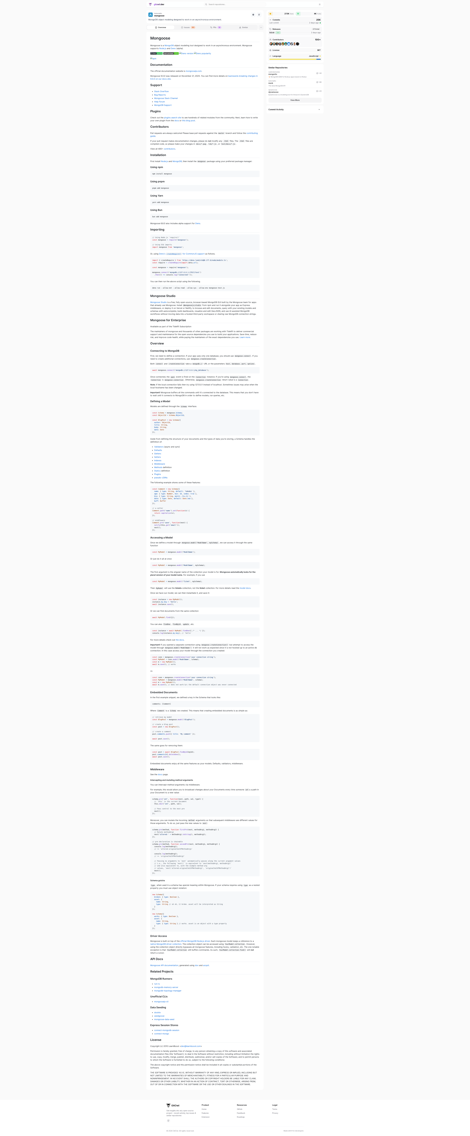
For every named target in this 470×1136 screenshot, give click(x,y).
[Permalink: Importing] (151, 229)
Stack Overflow (161, 91)
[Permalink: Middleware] (151, 769)
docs (176, 120)
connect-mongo (161, 1033)
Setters (157, 457)
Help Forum (159, 101)
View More (295, 100)
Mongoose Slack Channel (166, 98)
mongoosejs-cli (161, 1001)
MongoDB (169, 45)
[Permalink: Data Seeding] (151, 1007)
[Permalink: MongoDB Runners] (151, 979)
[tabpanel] (205, 561)
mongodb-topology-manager (167, 990)
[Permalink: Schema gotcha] (151, 880)
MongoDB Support (163, 105)
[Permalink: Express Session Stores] (151, 1025)
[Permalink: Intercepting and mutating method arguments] (151, 780)
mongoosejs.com (194, 71)
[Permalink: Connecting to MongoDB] (151, 351)
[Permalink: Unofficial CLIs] (151, 996)
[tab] (160, 27)
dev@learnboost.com (191, 1046)
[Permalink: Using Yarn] (151, 196)
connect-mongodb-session (166, 1030)
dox (197, 965)
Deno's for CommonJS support (182, 253)
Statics (157, 470)
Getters (157, 453)
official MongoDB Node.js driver (195, 941)
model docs (245, 588)
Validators (159, 446)
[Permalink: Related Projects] (151, 971)
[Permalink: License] (151, 1039)
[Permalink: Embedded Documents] (151, 692)
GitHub (239, 1109)
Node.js (162, 48)
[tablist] (202, 27)
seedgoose (159, 1016)
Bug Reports (160, 95)
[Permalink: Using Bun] (151, 210)
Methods (158, 467)
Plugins (157, 474)
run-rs (157, 984)
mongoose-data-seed (164, 1019)
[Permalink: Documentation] (151, 64)
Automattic (158, 13)
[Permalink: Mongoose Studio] (151, 296)
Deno (173, 48)
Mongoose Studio (158, 302)
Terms (274, 1109)
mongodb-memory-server (166, 987)
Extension (206, 1117)
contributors (169, 149)
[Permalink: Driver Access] (151, 936)
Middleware (159, 464)
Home (204, 1109)
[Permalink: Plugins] (151, 111)
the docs (180, 640)
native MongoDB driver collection (165, 944)
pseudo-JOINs (160, 477)
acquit (206, 965)
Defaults (158, 450)
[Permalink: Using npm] (151, 167)
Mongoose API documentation (164, 965)
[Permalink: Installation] (151, 155)
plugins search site (172, 117)
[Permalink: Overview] (151, 343)
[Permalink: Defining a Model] (151, 401)
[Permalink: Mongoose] (151, 38)
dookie (157, 1012)
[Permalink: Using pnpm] (151, 181)
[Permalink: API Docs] (151, 959)
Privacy (275, 1113)
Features (205, 1113)
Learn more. (245, 337)
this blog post (188, 120)
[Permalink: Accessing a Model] (151, 537)
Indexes (157, 460)
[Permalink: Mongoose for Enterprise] (151, 320)
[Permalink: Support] (151, 85)
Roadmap (241, 1117)
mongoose (159, 15)
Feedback (241, 1113)
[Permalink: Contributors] (151, 126)
